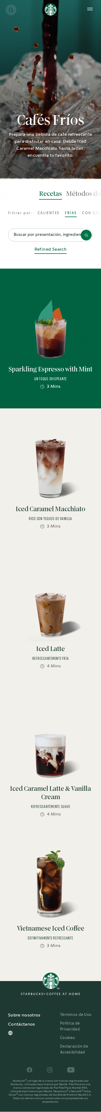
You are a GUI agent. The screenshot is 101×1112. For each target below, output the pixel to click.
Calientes (49, 213)
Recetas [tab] (50, 194)
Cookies (67, 1038)
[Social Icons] (29, 1070)
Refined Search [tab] (50, 249)
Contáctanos (21, 1024)
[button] (11, 10)
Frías (71, 213)
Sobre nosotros (24, 1015)
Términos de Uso (75, 1015)
